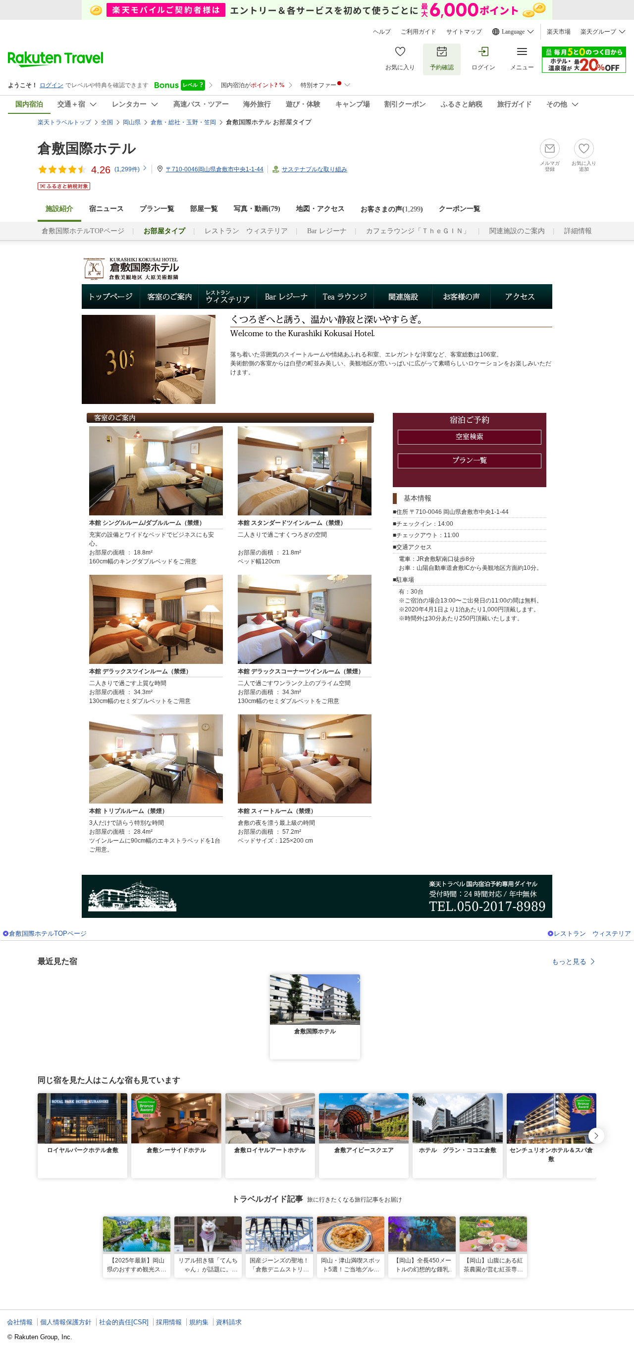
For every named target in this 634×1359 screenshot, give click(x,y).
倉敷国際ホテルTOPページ (83, 231)
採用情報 (169, 1322)
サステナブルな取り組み (314, 169)
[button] (354, 980)
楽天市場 (559, 31)
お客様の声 (461, 296)
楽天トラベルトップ (64, 122)
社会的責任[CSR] (124, 1322)
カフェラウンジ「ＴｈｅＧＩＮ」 (418, 231)
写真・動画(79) (257, 208)
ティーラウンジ (345, 296)
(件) (127, 169)
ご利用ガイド (418, 31)
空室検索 (470, 437)
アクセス (521, 296)
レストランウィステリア (228, 296)
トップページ (111, 296)
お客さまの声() (392, 209)
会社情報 (20, 1322)
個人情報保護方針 (66, 1322)
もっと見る (569, 961)
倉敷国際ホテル (87, 148)
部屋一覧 (204, 208)
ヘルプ (382, 31)
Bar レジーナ (327, 231)
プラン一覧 (157, 208)
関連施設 (403, 296)
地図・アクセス (320, 208)
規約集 (199, 1322)
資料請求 (229, 1322)
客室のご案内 (169, 296)
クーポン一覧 (459, 208)
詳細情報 (578, 231)
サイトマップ (464, 31)
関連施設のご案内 (517, 231)
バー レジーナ (286, 296)
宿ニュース (106, 208)
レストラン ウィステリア (246, 231)
